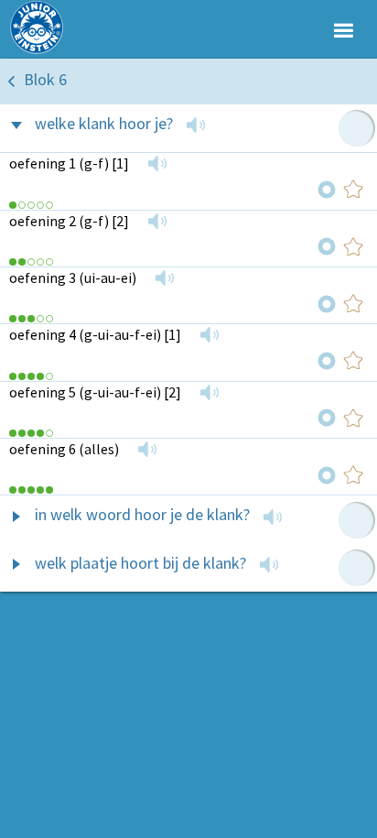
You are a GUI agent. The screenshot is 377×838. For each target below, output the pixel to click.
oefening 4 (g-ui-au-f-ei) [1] (95, 334)
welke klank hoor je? (104, 123)
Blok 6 (45, 79)
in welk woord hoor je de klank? (142, 514)
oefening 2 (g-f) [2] (69, 221)
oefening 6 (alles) (64, 449)
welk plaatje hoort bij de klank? (140, 562)
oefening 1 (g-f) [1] (69, 163)
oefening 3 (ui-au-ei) (72, 277)
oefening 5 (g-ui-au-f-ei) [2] (95, 392)
